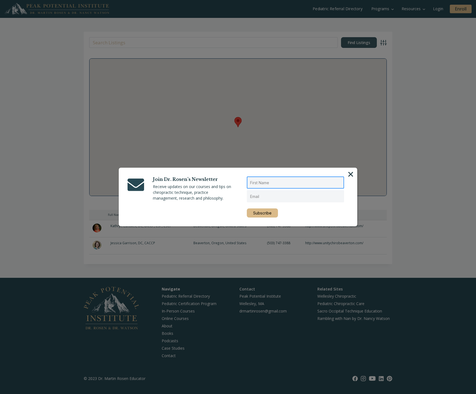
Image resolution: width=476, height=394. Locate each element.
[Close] (350, 174)
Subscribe (262, 213)
